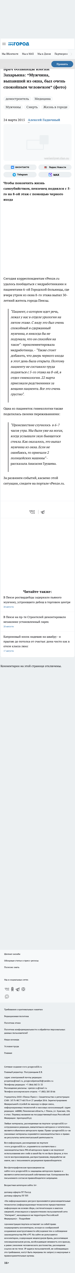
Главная (8, 1053)
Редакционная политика (16, 1016)
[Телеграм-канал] (20, 174)
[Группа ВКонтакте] (20, 167)
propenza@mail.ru (13, 1080)
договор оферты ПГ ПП (16, 1195)
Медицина (43, 99)
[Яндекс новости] (55, 167)
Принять (62, 64)
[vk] (32, 511)
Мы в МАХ (28, 53)
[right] (71, 54)
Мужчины (13, 107)
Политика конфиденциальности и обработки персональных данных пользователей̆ (34, 1031)
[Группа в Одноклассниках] (12, 989)
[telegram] (44, 511)
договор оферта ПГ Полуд (17, 1192)
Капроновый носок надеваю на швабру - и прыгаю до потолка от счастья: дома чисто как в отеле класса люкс (36, 643)
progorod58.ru (59, 1123)
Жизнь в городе (55, 107)
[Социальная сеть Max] (55, 174)
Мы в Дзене (44, 53)
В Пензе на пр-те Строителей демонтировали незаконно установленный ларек (34, 621)
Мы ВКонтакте (10, 53)
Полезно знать (11, 967)
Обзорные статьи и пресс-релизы (21, 960)
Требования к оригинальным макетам (23, 1009)
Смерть (32, 107)
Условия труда (11, 1046)
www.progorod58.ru (32, 1066)
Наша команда (11, 1039)
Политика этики (12, 1022)
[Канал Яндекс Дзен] (23, 989)
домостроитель (17, 99)
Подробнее (24, 1218)
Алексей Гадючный (44, 120)
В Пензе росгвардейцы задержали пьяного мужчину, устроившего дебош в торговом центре (36, 601)
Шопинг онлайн (12, 954)
